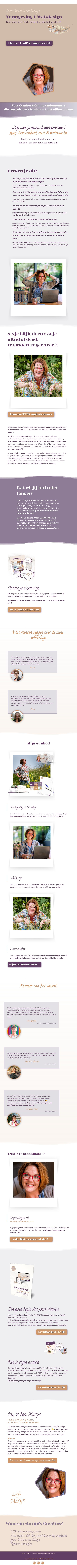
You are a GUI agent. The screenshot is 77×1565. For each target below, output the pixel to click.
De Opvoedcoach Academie (46, 1023)
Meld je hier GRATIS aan (24, 609)
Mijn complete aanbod (23, 964)
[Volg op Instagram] (38, 1562)
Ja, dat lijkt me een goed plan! (29, 1239)
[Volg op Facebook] (34, 1562)
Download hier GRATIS (51, 1332)
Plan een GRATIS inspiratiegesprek (29, 43)
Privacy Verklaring (47, 1559)
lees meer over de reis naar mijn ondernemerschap (32, 1460)
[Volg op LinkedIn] (42, 1562)
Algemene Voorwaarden (32, 1559)
